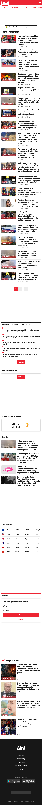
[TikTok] (21, 792)
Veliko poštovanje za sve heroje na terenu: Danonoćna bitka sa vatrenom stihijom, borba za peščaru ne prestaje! (29, 216)
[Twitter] (29, 792)
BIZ (27, 7)
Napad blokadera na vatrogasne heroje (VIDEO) (28, 89)
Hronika (33, 7)
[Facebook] (13, 792)
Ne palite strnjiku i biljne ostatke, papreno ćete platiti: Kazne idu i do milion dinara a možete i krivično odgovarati (29, 241)
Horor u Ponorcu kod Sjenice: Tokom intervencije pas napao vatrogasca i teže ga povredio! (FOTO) (29, 276)
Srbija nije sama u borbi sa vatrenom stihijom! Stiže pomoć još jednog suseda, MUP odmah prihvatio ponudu (28, 78)
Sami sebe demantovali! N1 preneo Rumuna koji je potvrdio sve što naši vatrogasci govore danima (29, 113)
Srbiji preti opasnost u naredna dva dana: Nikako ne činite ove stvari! (21, 349)
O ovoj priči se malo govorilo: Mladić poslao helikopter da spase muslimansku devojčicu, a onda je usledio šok (28, 687)
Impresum (21, 762)
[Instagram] (17, 792)
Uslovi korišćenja (21, 766)
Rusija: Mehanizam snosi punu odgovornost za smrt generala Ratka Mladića (20, 355)
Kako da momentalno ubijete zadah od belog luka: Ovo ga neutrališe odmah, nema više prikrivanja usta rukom (28, 704)
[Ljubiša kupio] (8, 457)
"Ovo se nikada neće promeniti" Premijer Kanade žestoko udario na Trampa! (21, 331)
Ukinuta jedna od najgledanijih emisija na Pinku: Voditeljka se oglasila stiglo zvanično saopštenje (28, 469)
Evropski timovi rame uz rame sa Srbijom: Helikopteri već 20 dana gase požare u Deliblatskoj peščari (28, 64)
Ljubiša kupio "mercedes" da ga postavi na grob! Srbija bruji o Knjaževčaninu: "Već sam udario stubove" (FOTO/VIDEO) (28, 458)
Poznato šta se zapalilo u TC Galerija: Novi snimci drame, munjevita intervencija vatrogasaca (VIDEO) (28, 40)
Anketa (4, 595)
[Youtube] (25, 792)
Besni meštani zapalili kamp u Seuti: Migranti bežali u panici (20, 343)
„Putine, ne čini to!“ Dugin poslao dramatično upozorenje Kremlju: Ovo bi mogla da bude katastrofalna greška (28, 669)
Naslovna (14, 7)
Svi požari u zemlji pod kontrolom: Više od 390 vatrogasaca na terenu (27, 253)
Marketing (21, 755)
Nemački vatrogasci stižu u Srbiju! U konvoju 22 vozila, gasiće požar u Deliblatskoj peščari (29, 101)
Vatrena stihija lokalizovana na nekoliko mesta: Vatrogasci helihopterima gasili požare (29, 264)
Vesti (22, 7)
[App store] (28, 781)
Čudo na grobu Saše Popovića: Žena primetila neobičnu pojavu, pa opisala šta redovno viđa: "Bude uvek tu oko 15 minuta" (28, 481)
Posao (21, 769)
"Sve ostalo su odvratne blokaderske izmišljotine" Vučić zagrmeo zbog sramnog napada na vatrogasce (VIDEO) (28, 153)
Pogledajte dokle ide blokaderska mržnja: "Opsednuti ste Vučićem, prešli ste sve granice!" (28, 125)
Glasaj (21, 615)
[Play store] (13, 781)
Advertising (21, 759)
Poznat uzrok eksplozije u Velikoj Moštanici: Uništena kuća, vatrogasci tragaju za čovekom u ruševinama (29, 180)
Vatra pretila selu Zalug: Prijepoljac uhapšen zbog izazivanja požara (28, 52)
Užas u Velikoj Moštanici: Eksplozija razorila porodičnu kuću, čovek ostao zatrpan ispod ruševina (29, 191)
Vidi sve (21, 362)
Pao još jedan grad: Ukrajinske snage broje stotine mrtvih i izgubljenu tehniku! (21, 337)
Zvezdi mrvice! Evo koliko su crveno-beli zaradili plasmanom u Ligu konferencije (28, 723)
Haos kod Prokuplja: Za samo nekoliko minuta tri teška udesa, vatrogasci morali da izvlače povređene (29, 229)
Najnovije (5, 7)
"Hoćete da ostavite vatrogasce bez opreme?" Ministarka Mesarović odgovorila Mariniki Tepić (28, 203)
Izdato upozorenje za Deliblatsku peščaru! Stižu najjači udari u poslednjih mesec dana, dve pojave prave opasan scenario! (27, 445)
